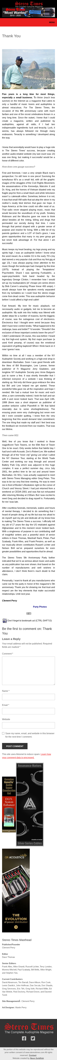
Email (5, 705)
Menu (52, 22)
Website (6, 719)
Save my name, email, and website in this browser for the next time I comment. (29, 735)
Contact (32, 1055)
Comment (7, 654)
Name (5, 691)
